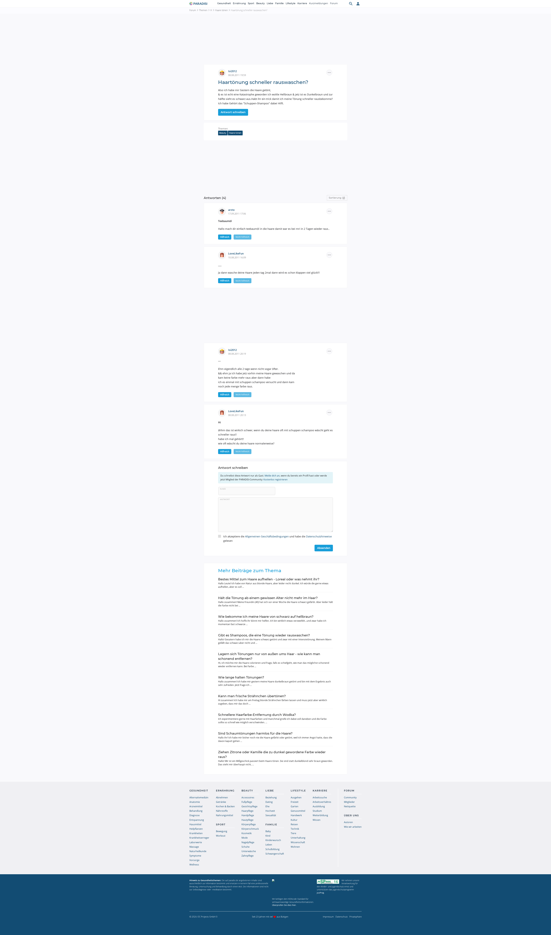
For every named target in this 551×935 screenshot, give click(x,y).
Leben (268, 844)
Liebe (270, 3)
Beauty (260, 3)
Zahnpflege (247, 855)
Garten (294, 806)
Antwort (225, 499)
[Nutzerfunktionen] (358, 3)
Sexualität (270, 815)
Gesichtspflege (249, 806)
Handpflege (247, 815)
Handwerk (296, 815)
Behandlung (195, 810)
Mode (244, 837)
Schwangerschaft (274, 853)
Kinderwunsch (273, 840)
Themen (203, 10)
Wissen (316, 819)
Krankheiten (196, 833)
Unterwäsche (248, 851)
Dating (269, 802)
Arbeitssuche (320, 797)
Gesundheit (224, 3)
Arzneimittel (195, 806)
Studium (317, 810)
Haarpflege (247, 810)
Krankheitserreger (199, 837)
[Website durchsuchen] (350, 3)
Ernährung (239, 3)
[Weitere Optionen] (329, 72)
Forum (334, 3)
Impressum (328, 916)
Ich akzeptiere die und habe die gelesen (277, 539)
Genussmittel (298, 810)
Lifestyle (290, 3)
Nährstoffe (222, 810)
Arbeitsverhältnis (322, 802)
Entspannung (196, 819)
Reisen (294, 824)
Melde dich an (272, 475)
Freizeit (294, 802)
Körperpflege (248, 824)
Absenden (323, 548)
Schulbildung (272, 849)
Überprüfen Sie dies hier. (284, 905)
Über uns (351, 815)
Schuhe (245, 846)
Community (350, 797)
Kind (267, 835)
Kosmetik (246, 833)
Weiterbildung (320, 815)
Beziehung (271, 797)
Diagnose (194, 815)
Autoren (348, 822)
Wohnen (295, 846)
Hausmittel (195, 824)
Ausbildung (319, 806)
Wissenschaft (298, 842)
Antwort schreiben (233, 112)
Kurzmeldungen (318, 3)
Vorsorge (194, 860)
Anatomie (194, 802)
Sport (251, 3)
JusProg (320, 892)
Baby (268, 831)
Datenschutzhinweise (319, 536)
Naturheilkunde (197, 851)
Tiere (293, 833)
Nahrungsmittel (224, 815)
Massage (194, 846)
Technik (295, 828)
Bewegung (221, 831)
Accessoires (247, 797)
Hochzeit (270, 810)
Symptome (195, 855)
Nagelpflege (247, 842)
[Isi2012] (223, 72)
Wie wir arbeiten (353, 826)
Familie (279, 3)
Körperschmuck (250, 828)
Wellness (194, 864)
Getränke (221, 802)
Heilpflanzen (196, 828)
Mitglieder (349, 802)
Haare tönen (221, 10)
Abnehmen (222, 797)
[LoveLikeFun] (223, 255)
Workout (220, 835)
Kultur (294, 819)
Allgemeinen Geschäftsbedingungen (267, 536)
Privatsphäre (355, 916)
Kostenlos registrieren (275, 479)
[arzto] (223, 211)
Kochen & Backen (225, 806)
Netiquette (350, 806)
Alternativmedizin (198, 797)
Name (223, 489)
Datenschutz (341, 916)
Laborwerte (195, 842)
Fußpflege (246, 802)
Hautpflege (247, 819)
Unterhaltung (298, 837)
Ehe (267, 806)
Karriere (302, 3)
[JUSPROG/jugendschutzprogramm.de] (328, 881)
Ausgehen (296, 797)
